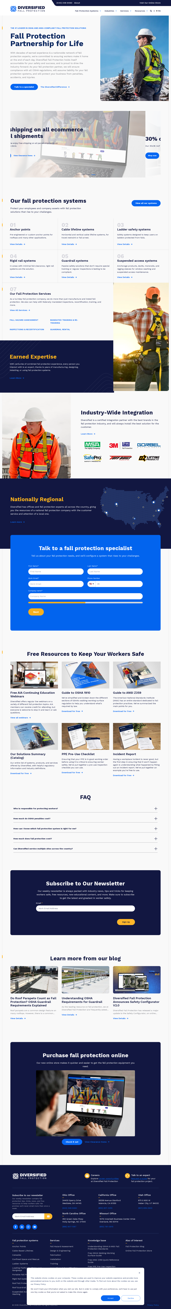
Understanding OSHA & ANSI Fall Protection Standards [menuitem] (103, 1247)
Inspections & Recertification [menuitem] (63, 1268)
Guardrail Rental (60, 329)
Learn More (15, 378)
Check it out (72, 1142)
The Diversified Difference (53, 87)
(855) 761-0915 (106, 1226)
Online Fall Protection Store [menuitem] (139, 1251)
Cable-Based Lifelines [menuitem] (22, 1251)
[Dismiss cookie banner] (139, 1273)
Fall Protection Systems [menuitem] (86, 11)
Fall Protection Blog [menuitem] (135, 1246)
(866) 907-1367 (69, 1226)
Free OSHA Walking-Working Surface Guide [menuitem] (101, 1254)
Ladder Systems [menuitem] (20, 1263)
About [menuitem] (77, 3)
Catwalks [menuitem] (16, 1255)
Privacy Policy (153, 1305)
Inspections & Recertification (27, 329)
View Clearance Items (96, 1142)
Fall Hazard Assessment (24, 320)
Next (36, 612)
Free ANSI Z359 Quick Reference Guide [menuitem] (103, 1261)
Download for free (71, 711)
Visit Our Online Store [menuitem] (150, 3)
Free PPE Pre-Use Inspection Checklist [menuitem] (101, 1267)
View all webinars (19, 717)
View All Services (18, 310)
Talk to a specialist (24, 87)
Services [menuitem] (124, 11)
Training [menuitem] (54, 1263)
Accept (111, 1298)
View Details (16, 244)
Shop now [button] (17, 156)
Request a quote (139, 1178)
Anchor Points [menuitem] (19, 1246)
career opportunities (109, 1178)
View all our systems (146, 203)
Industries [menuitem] (109, 11)
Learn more (16, 522)
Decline (131, 1298)
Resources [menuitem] (140, 11)
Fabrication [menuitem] (55, 1255)
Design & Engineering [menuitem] (60, 1251)
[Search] (151, 11)
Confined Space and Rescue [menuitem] (25, 1259)
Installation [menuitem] (55, 1259)
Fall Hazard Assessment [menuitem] (61, 1246)
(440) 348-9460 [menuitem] (64, 3)
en (159, 11)
